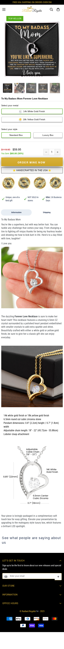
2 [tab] (24, 75)
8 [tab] (39, 75)
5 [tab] (32, 75)
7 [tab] (37, 75)
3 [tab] (27, 75)
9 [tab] (42, 75)
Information (16, 212)
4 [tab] (29, 75)
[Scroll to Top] (58, 632)
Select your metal (9, 105)
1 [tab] (22, 75)
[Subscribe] (58, 576)
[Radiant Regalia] (32, 9)
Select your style (9, 129)
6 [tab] (34, 75)
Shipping (46, 212)
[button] (58, 9)
